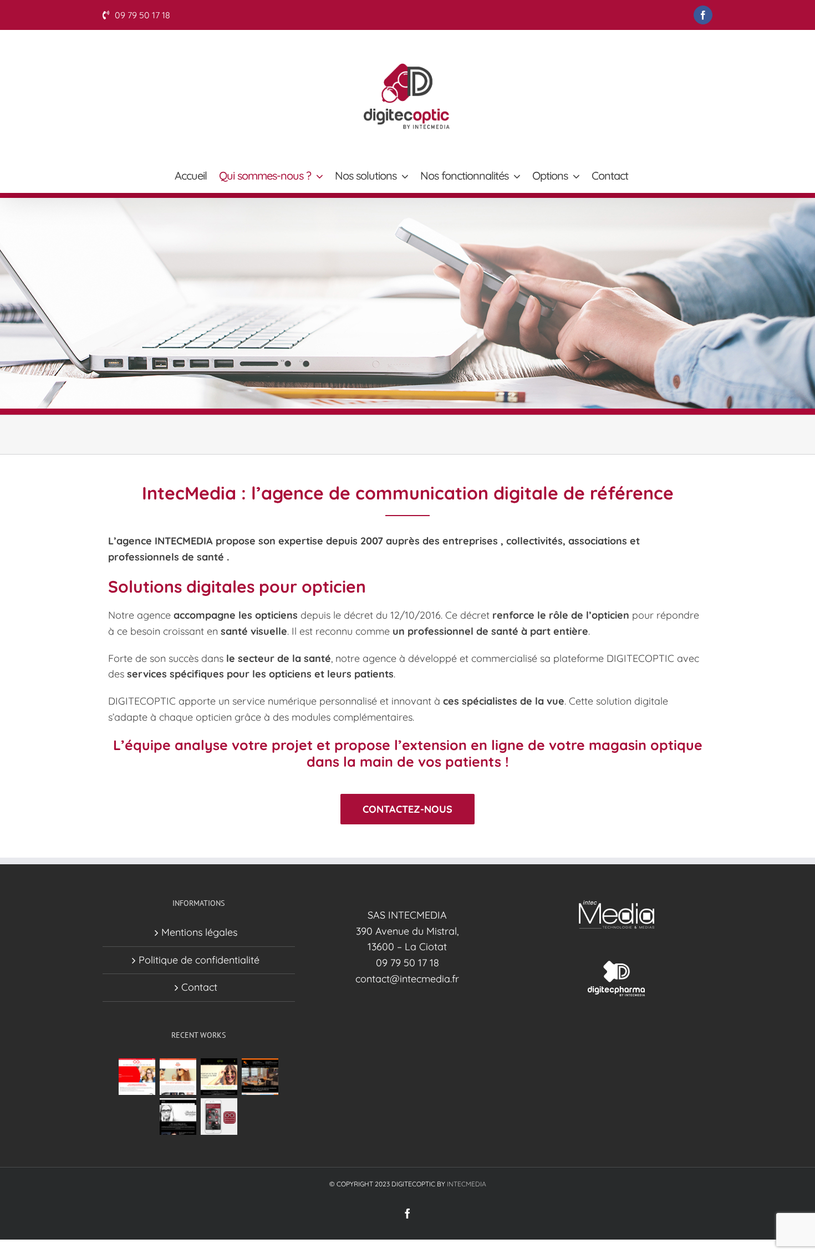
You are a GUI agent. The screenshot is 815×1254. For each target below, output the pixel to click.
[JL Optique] (178, 1077)
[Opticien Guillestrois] (260, 1077)
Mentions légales (199, 932)
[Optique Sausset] (219, 1116)
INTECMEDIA (466, 1184)
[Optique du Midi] (219, 1077)
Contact (199, 987)
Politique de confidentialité (199, 960)
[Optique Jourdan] (178, 1116)
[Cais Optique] (137, 1077)
